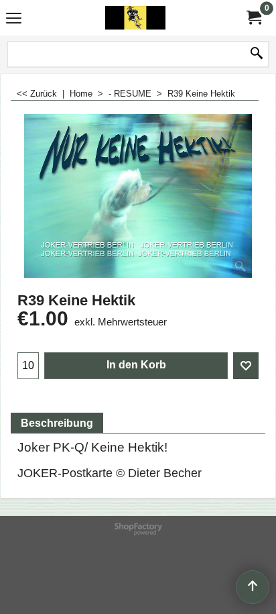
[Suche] (257, 54)
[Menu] (13, 19)
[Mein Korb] (253, 17)
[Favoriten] (246, 365)
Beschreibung (57, 423)
